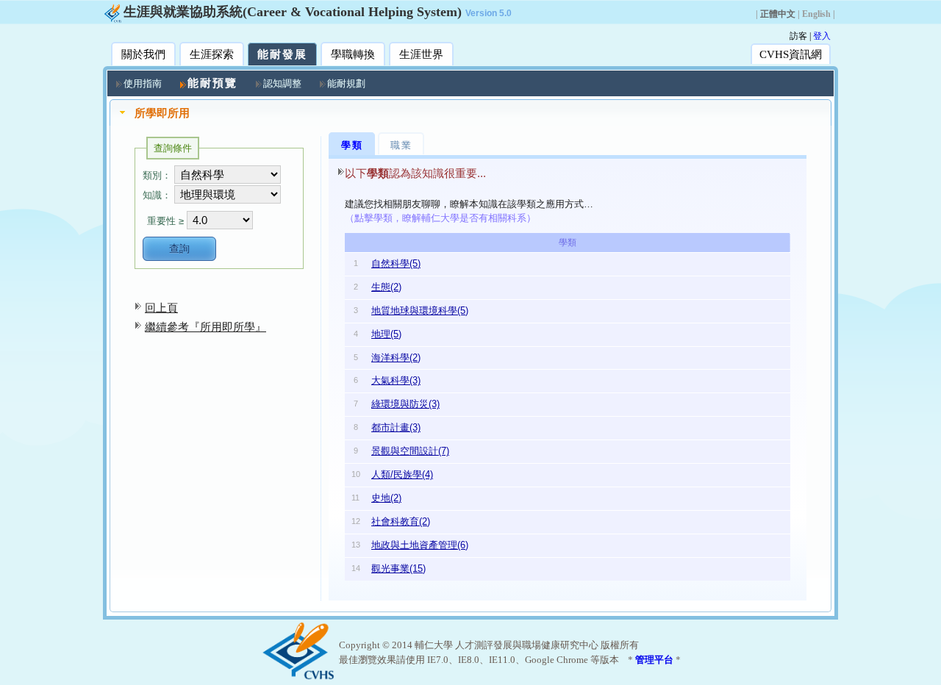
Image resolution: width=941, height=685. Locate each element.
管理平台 (654, 659)
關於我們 (143, 54)
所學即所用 (162, 113)
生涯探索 (212, 54)
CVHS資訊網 (790, 54)
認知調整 (282, 83)
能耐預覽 (212, 83)
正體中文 (777, 14)
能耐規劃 (346, 83)
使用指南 (143, 83)
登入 (822, 36)
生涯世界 (421, 54)
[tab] (470, 112)
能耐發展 (282, 54)
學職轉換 (353, 54)
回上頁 (161, 307)
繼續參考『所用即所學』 (205, 326)
